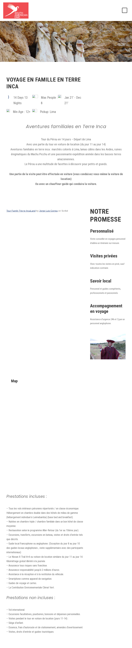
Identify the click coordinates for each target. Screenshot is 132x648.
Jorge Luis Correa (48, 210)
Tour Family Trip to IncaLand (21, 210)
